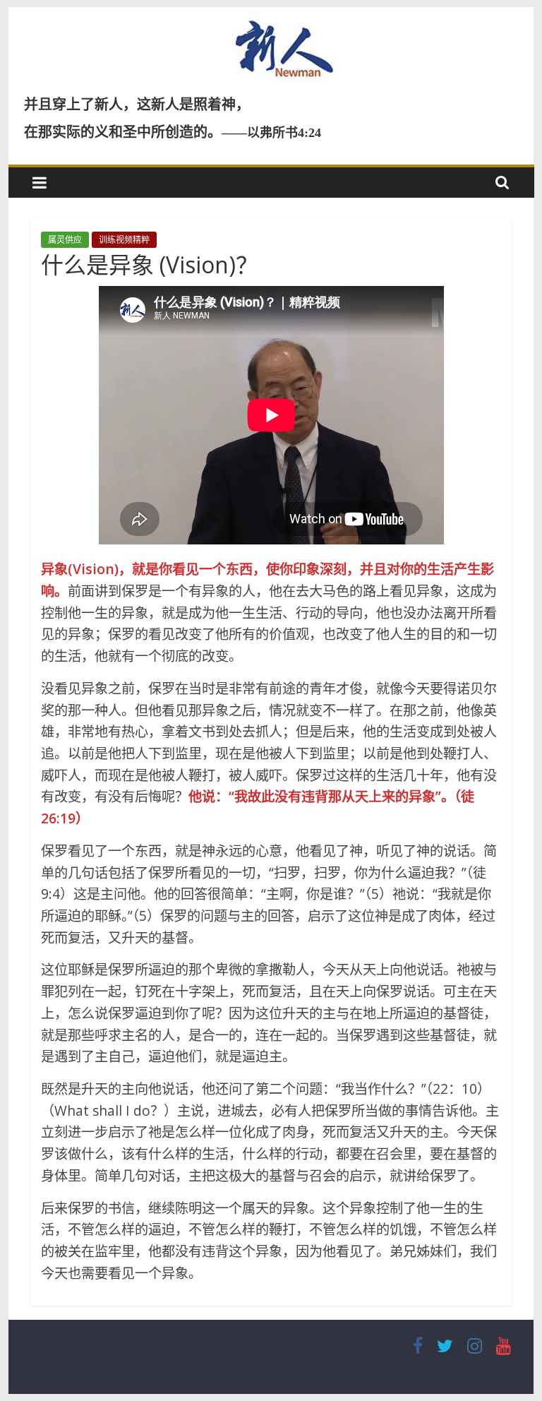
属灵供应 (65, 240)
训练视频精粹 (124, 240)
